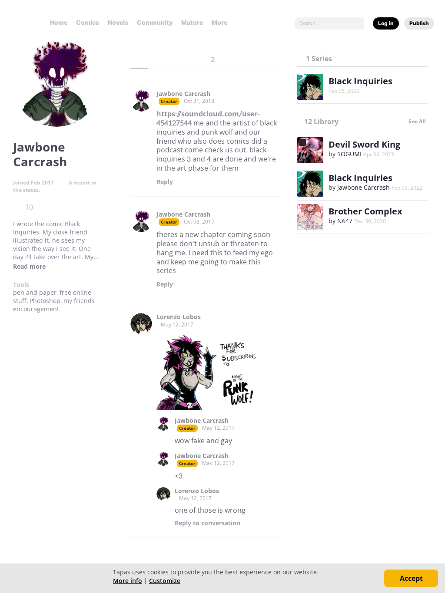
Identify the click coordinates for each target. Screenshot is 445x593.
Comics (87, 22)
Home (58, 22)
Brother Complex (365, 211)
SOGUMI (349, 154)
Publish (419, 23)
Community (155, 22)
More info (127, 581)
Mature (192, 22)
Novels (118, 22)
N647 (344, 221)
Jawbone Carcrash (183, 94)
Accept (411, 578)
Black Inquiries (360, 81)
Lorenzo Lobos (178, 317)
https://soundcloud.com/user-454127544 (208, 118)
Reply (164, 182)
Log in (386, 23)
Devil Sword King (364, 144)
